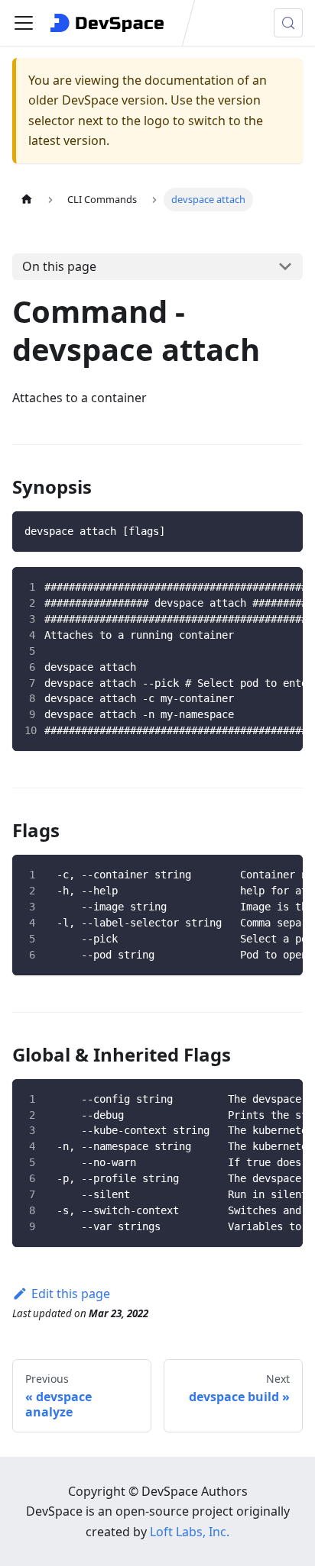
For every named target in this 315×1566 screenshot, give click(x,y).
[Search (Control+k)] (288, 22)
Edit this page (70, 1293)
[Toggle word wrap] (245, 588)
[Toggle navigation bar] (23, 22)
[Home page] (26, 199)
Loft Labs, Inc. (189, 1531)
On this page (59, 266)
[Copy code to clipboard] (279, 534)
